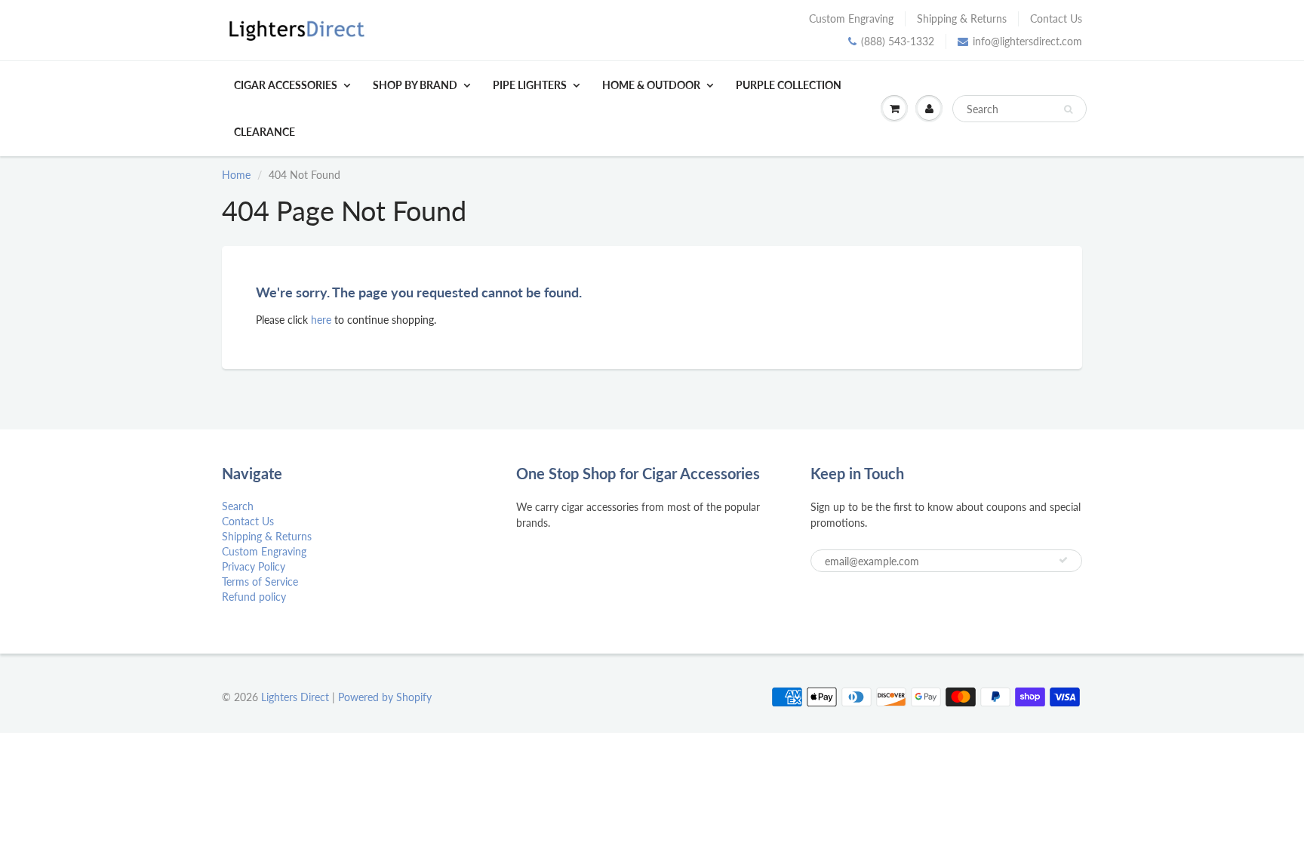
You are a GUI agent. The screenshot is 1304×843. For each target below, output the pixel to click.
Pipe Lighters (530, 84)
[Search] (1068, 109)
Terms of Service (260, 581)
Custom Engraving (851, 18)
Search (238, 506)
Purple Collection (788, 84)
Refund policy (254, 596)
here (321, 319)
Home (236, 174)
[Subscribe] (1063, 560)
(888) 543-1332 (897, 41)
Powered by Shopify (385, 697)
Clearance (264, 131)
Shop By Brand (415, 84)
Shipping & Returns (962, 18)
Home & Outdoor (651, 84)
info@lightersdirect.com (1027, 41)
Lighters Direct (295, 697)
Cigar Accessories (285, 84)
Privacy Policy (253, 566)
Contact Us (1056, 18)
